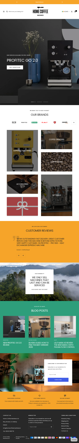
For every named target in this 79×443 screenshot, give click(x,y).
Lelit (55, 340)
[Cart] (75, 11)
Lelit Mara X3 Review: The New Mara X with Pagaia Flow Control (64, 345)
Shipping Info (65, 421)
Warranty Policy (65, 418)
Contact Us (64, 431)
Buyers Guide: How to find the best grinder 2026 (39, 345)
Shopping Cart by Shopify (20, 437)
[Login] (71, 11)
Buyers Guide (33, 340)
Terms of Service (66, 428)
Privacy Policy (65, 423)
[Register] (51, 426)
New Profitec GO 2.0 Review (12, 344)
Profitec (5, 340)
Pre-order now (14, 67)
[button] (65, 11)
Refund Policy (65, 426)
